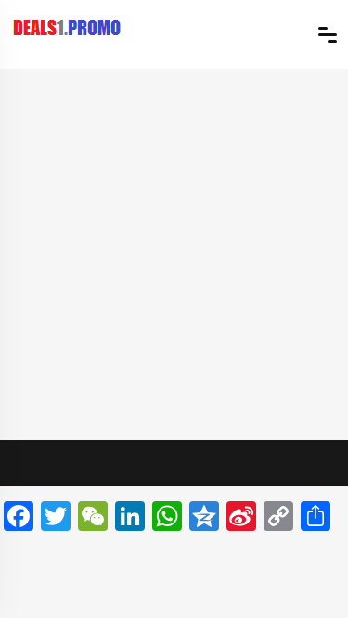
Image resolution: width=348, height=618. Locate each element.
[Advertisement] (174, 251)
